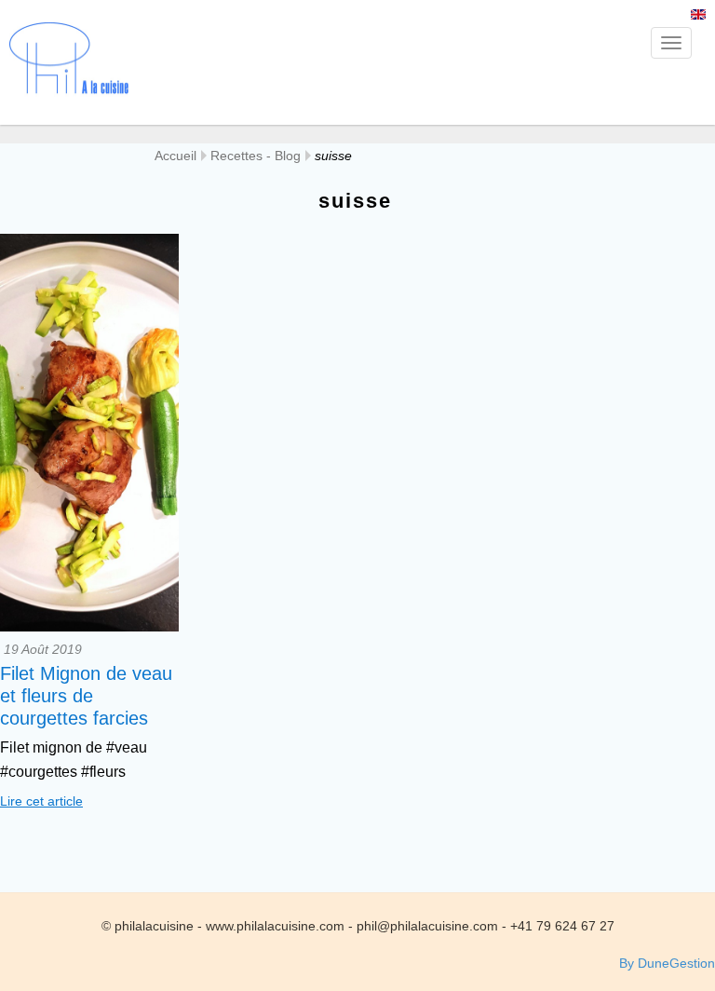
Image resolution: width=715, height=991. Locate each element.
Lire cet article (41, 801)
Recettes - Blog (255, 155)
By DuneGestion (667, 963)
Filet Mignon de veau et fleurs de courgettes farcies (86, 695)
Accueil (175, 155)
